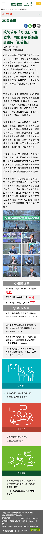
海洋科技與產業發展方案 (17, 437)
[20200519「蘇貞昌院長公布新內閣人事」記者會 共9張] (21, 221)
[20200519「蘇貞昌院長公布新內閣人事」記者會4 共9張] (31, 249)
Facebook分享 (26, 26)
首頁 (3, 9)
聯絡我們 (29, 513)
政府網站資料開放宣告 (12, 515)
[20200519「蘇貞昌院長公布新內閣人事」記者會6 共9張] (31, 260)
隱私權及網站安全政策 (14, 513)
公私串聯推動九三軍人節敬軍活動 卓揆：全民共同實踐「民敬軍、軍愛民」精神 (21, 352)
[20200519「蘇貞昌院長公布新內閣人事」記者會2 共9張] (31, 237)
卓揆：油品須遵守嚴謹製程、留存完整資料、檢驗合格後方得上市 (21, 316)
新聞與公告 (12, 9)
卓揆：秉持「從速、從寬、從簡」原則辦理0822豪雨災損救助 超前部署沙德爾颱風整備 (21, 340)
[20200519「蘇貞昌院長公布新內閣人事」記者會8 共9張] (31, 271)
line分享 (30, 26)
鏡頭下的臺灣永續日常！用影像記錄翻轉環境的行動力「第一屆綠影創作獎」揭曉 (21, 484)
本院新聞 (23, 9)
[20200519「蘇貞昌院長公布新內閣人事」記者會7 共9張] (12, 271)
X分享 (34, 26)
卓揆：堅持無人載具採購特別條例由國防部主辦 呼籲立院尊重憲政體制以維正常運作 (21, 328)
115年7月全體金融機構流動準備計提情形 (21, 492)
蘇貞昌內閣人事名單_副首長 (20, 303)
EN (38, 4)
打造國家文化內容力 (15, 441)
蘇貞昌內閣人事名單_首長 (19, 297)
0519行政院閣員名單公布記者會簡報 (21, 290)
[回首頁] (21, 4)
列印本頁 (39, 26)
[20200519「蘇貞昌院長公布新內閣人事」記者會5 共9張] (12, 260)
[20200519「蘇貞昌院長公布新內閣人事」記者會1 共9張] (12, 237)
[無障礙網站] (35, 530)
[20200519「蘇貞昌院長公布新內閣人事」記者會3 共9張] (12, 249)
